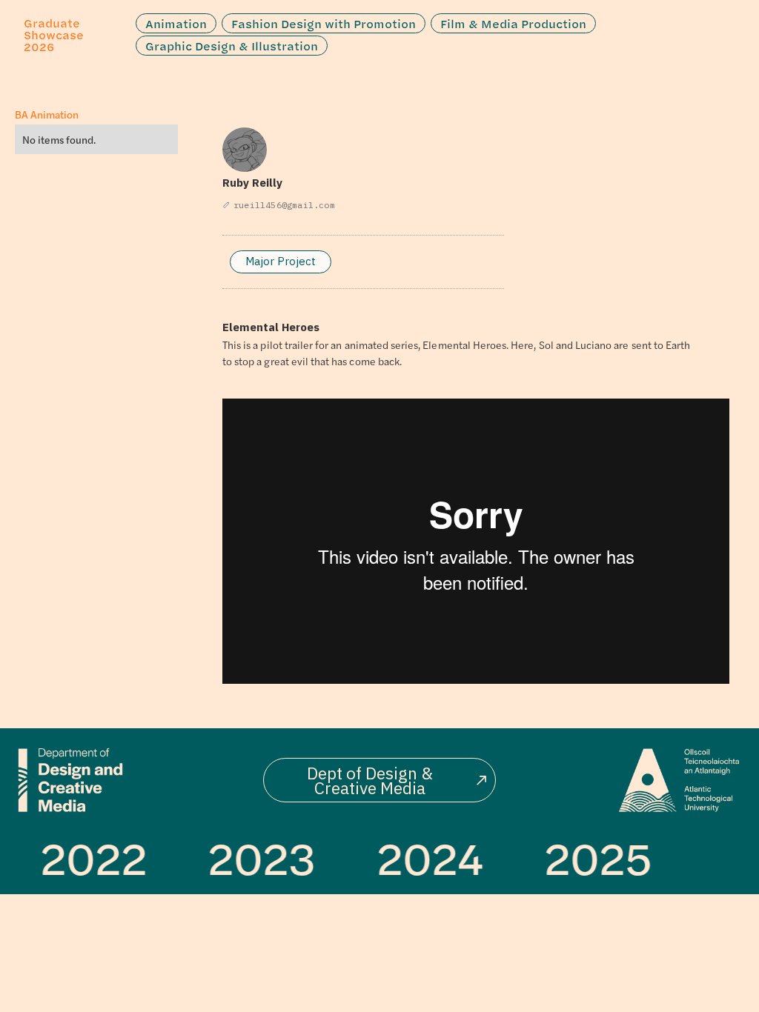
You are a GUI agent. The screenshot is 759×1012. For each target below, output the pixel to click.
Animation (176, 24)
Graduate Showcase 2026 (54, 35)
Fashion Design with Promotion (323, 24)
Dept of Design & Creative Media (370, 780)
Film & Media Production (513, 24)
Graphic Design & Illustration (231, 46)
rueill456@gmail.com (284, 204)
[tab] (280, 261)
